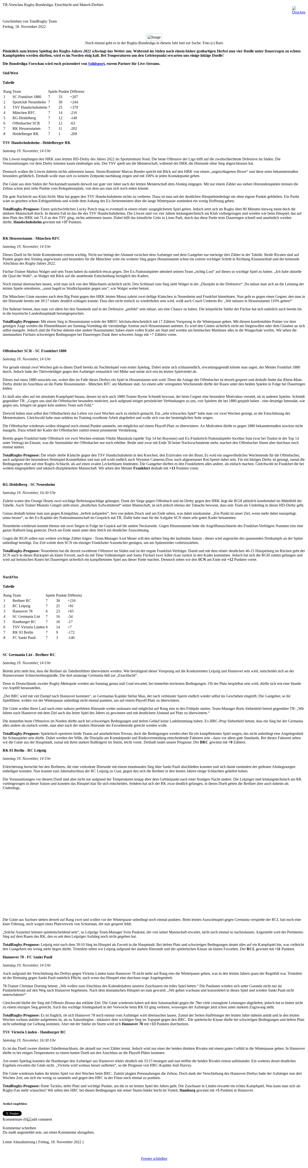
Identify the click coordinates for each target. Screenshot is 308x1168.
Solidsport (96, 64)
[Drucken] (298, 9)
